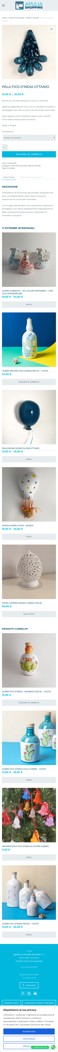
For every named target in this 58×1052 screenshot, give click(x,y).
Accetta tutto (29, 1031)
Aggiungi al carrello (29, 154)
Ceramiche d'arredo (16, 18)
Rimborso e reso (11, 1003)
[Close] (55, 1007)
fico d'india (10, 168)
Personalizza (29, 1039)
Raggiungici (31, 985)
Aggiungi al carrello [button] (29, 382)
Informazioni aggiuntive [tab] (31, 177)
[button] (3, 5)
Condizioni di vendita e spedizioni (39, 1003)
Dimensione (7, 131)
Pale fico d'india (32, 18)
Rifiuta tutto (29, 1046)
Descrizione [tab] (8, 177)
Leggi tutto (29, 614)
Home (4, 18)
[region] (29, 1028)
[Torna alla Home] (29, 5)
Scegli (29, 304)
